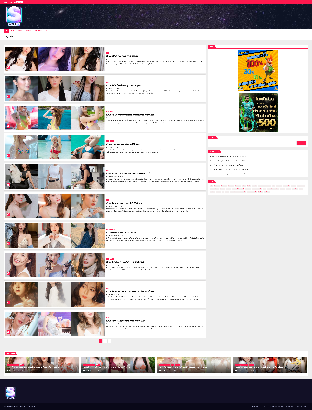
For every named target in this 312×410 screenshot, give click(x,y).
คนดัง (269, 185)
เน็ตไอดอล (28, 30)
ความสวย (279, 185)
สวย (264, 189)
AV (46, 30)
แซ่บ (255, 192)
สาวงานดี (269, 189)
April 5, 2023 (112, 118)
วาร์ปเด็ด (259, 189)
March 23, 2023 (112, 324)
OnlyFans (230, 185)
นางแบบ (20, 30)
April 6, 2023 (112, 88)
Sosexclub (237, 185)
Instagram (224, 185)
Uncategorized (10, 364)
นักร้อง (216, 189)
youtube (255, 185)
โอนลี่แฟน (266, 192)
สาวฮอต (289, 189)
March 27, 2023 (112, 265)
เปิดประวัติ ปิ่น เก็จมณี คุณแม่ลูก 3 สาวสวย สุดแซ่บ (124, 85)
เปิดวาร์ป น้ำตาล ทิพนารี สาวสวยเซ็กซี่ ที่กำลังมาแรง (124, 203)
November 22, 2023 (90, 370)
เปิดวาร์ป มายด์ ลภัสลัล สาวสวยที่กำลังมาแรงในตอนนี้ (125, 262)
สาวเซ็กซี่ (295, 189)
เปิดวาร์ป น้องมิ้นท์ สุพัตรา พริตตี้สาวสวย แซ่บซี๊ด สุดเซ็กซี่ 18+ (228, 161)
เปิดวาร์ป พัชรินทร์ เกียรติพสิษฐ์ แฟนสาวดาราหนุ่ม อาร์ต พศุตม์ (228, 174)
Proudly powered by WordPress (11, 406)
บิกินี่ (238, 189)
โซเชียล (260, 192)
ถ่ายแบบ (294, 185)
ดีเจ (289, 185)
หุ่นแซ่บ (218, 192)
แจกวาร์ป (249, 192)
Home (253, 406)
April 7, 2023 (112, 59)
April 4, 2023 (112, 147)
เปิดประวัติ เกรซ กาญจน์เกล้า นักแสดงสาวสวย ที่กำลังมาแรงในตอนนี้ (130, 115)
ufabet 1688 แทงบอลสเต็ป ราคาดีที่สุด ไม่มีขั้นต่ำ (296, 406)
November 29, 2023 (14, 370)
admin (120, 59)
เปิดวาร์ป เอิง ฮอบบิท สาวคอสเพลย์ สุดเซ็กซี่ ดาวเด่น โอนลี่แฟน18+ (229, 169)
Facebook (216, 185)
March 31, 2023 (112, 176)
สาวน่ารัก (276, 189)
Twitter (249, 185)
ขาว (265, 185)
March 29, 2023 (112, 206)
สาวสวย (283, 189)
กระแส (260, 185)
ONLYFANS (38, 30)
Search (212, 137)
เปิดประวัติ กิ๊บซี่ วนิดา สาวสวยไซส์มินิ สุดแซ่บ (122, 56)
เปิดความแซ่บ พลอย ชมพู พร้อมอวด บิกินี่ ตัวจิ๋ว (122, 144)
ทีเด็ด (212, 189)
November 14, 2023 (242, 370)
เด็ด (231, 192)
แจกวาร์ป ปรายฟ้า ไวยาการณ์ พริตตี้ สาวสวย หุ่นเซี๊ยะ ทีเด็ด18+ (228, 165)
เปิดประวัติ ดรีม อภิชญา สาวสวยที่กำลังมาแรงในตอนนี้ (125, 321)
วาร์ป (253, 189)
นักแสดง (222, 189)
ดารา (12, 30)
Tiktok (243, 185)
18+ (211, 185)
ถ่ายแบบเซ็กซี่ (301, 185)
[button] (306, 30)
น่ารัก (233, 189)
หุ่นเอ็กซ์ (213, 192)
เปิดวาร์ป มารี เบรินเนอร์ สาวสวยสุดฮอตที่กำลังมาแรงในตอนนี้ (128, 174)
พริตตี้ (242, 189)
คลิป (274, 185)
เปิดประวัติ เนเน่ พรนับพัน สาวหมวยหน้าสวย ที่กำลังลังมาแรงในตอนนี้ (130, 291)
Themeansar (33, 406)
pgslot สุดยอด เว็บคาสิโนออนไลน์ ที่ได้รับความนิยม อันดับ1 (270, 406)
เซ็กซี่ (227, 192)
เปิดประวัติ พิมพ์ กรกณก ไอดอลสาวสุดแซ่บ (121, 232)
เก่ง (223, 192)
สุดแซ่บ (301, 189)
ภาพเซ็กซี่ (248, 189)
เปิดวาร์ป (243, 192)
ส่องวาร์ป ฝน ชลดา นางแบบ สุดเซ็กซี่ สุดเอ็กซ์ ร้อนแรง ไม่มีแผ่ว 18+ (229, 156)
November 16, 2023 (166, 370)
